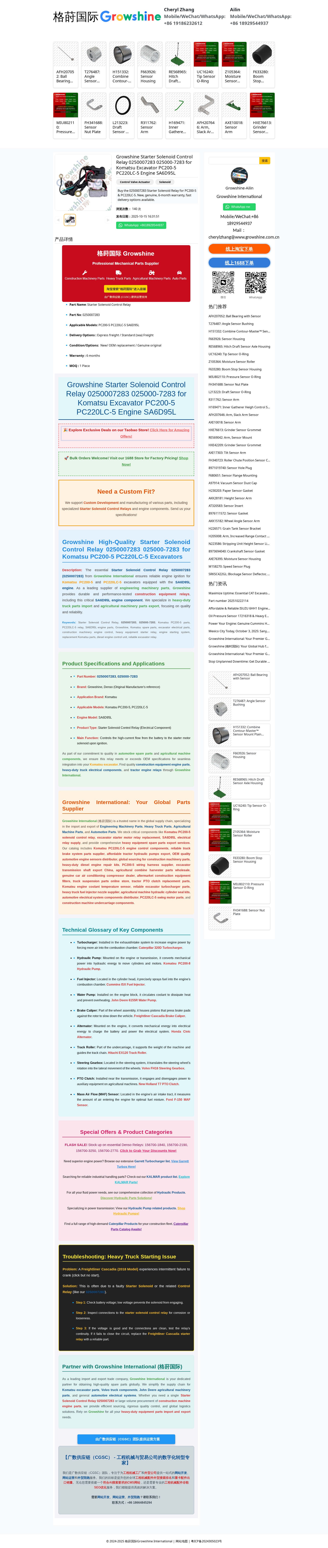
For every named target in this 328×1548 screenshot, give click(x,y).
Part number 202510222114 (228, 601)
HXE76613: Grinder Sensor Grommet (235, 430)
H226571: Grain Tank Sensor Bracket (235, 528)
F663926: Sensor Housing (227, 339)
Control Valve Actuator (135, 182)
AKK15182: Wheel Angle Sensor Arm (234, 521)
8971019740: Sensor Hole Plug (230, 468)
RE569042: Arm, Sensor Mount (230, 437)
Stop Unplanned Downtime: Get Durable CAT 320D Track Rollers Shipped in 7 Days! (268, 661)
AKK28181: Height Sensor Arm (230, 498)
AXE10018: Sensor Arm (225, 422)
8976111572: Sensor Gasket (228, 513)
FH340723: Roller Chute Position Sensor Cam (240, 460)
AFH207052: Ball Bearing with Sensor (235, 316)
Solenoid (165, 182)
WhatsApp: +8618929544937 (144, 225)
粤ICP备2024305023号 (206, 1541)
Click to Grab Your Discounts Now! (148, 1151)
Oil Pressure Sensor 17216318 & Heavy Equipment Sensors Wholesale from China (267, 616)
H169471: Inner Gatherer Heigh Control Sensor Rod (245, 407)
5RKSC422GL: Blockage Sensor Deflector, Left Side (244, 574)
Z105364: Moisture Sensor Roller (232, 362)
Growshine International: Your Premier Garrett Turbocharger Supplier (259, 639)
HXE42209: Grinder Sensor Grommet (235, 445)
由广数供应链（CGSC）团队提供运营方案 (126, 1439)
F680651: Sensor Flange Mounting (233, 475)
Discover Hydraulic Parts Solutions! (126, 1198)
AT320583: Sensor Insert (226, 506)
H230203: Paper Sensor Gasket (231, 491)
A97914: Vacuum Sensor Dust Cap (233, 483)
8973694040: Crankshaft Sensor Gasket (237, 551)
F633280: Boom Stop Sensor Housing (235, 369)
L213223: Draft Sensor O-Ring (230, 392)
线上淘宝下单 (239, 249)
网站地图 (182, 1541)
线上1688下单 (239, 262)
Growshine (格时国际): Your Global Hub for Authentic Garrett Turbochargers (263, 646)
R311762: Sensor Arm (224, 399)
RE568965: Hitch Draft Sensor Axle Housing (239, 346)
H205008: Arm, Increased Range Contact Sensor (243, 536)
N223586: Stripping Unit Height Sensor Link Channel (246, 544)
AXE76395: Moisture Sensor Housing (235, 559)
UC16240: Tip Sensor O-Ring (229, 354)
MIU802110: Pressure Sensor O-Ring (235, 377)
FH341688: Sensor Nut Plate (228, 384)
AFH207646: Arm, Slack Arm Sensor (234, 415)
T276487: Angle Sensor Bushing (231, 324)
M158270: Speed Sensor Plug (229, 566)
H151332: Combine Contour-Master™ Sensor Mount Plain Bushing (256, 331)
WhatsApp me (242, 206)
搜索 (265, 161)
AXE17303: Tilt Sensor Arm (227, 453)
